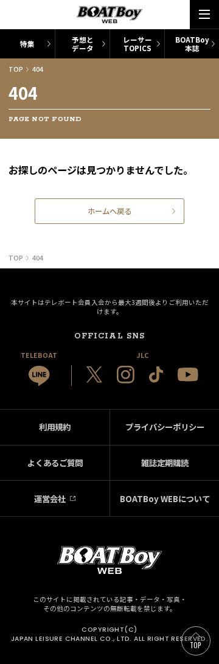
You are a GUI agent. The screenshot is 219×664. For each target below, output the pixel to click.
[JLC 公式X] (94, 374)
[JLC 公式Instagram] (125, 374)
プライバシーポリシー (164, 427)
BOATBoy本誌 (192, 44)
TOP (196, 645)
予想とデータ (83, 44)
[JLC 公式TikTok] (156, 374)
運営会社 (50, 498)
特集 (27, 44)
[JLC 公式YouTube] (188, 374)
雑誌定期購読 (165, 462)
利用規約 (55, 427)
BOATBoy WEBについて (165, 498)
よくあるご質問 (55, 462)
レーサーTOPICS (137, 44)
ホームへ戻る (109, 211)
